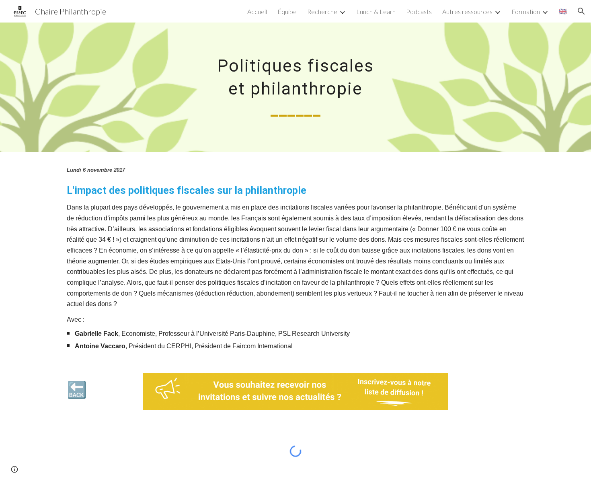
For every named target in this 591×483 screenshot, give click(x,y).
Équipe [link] (287, 11)
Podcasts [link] (419, 11)
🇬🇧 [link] (563, 11)
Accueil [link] (257, 11)
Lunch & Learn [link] (376, 11)
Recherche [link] (322, 11)
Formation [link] (525, 11)
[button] (581, 11)
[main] (295, 87)
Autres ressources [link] (467, 11)
